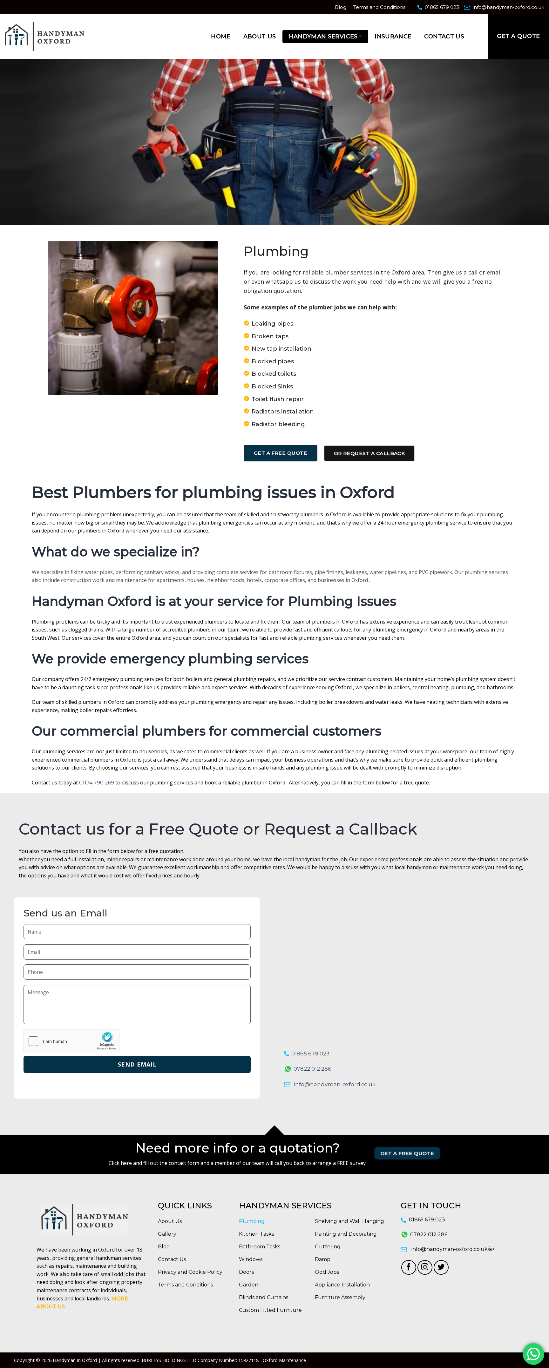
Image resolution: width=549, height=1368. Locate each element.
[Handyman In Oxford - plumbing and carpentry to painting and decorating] (44, 36)
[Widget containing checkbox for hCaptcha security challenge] (71, 1041)
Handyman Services (323, 36)
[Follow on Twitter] (441, 1267)
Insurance (393, 36)
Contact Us (444, 36)
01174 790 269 (96, 783)
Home (220, 36)
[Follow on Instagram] (424, 1267)
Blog (340, 7)
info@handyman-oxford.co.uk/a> (453, 1249)
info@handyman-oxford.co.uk (508, 7)
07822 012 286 (312, 1069)
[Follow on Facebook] (408, 1267)
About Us (259, 36)
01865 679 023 (442, 7)
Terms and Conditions (379, 7)
